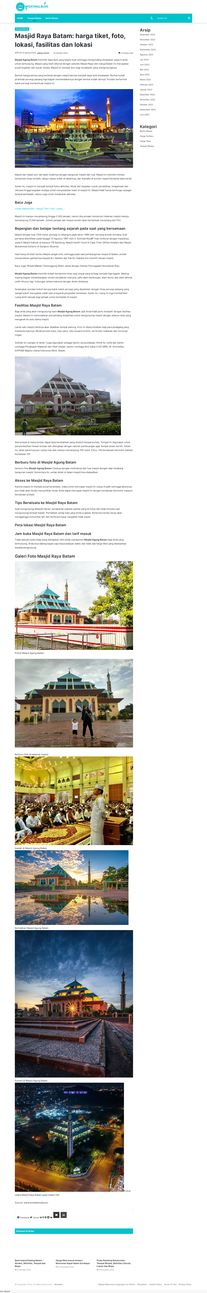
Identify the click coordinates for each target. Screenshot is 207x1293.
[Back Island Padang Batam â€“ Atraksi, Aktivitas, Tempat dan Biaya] (33, 1247)
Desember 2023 (147, 34)
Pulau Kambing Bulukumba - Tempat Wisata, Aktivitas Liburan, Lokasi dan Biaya (114, 1263)
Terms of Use (170, 1284)
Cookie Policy (155, 1284)
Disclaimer (142, 1284)
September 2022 (148, 109)
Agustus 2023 (146, 54)
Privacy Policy (185, 1284)
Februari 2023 (146, 84)
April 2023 (145, 74)
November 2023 (147, 39)
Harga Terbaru (146, 136)
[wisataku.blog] (32, 7)
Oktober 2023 (146, 44)
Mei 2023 (144, 69)
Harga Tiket (145, 141)
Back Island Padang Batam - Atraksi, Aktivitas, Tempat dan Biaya (30, 1263)
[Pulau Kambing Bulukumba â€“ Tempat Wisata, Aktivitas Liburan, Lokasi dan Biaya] (115, 1247)
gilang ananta (43, 53)
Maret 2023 (145, 79)
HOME (20, 18)
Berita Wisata (52, 18)
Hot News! (5, 1291)
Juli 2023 (144, 59)
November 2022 (147, 99)
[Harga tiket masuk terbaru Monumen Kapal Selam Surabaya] (74, 1247)
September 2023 (148, 49)
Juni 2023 (144, 64)
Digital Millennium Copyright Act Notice (116, 1284)
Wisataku (59, 1284)
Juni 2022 (144, 114)
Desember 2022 (147, 94)
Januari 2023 (146, 89)
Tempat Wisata (34, 18)
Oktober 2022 (146, 104)
